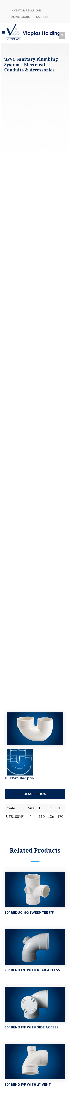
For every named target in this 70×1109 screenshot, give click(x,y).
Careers (42, 16)
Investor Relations (26, 10)
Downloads (20, 16)
